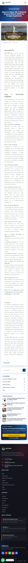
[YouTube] (6, 553)
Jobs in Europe (5, 482)
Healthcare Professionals (7, 478)
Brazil (3, 502)
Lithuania (4, 500)
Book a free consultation (14, 435)
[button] (3, 560)
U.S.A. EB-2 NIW (6, 362)
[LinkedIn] (16, 553)
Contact (3, 489)
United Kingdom (5, 505)
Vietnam (3, 511)
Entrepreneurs (5, 476)
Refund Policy (19, 560)
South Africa (4, 507)
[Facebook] (3, 553)
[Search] (24, 370)
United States (5, 498)
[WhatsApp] (9, 553)
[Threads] (19, 553)
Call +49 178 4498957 (14, 438)
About (3, 487)
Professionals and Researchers (8, 484)
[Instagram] (13, 553)
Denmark (4, 509)
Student (3, 480)
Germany (4, 496)
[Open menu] (25, 3)
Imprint (25, 560)
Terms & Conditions (12, 560)
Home (3, 473)
